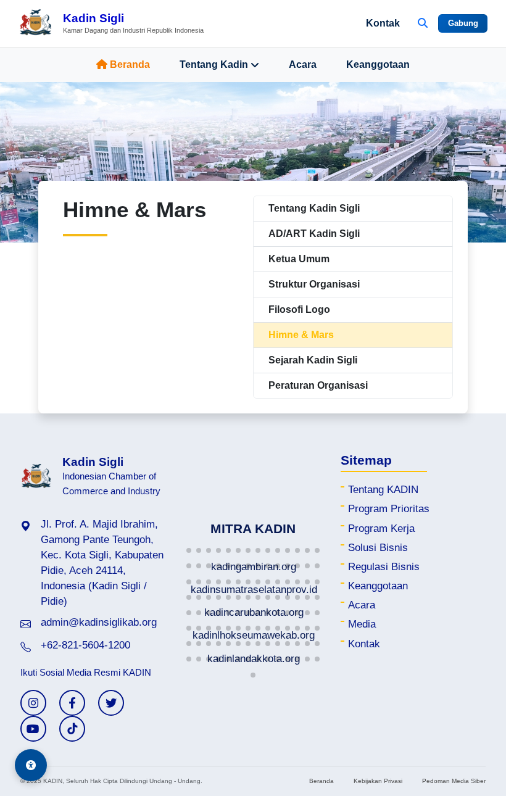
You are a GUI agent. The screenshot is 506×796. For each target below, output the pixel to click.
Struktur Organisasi (314, 284)
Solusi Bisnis (378, 547)
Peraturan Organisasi (318, 385)
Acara (303, 64)
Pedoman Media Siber (454, 780)
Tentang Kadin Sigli (314, 208)
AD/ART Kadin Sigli (314, 233)
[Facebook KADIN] (72, 703)
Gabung (463, 23)
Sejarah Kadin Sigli (312, 360)
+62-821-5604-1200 (85, 645)
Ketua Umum (299, 259)
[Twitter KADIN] (111, 703)
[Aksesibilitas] (31, 765)
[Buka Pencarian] (422, 23)
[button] (188, 550)
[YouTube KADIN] (33, 729)
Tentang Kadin (214, 64)
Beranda (130, 64)
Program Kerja (381, 528)
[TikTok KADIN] (72, 729)
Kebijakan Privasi (378, 780)
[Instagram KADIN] (33, 703)
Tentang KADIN (383, 489)
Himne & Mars (301, 335)
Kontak (383, 23)
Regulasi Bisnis (384, 567)
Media (362, 624)
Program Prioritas (388, 509)
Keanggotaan (378, 64)
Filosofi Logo (299, 309)
